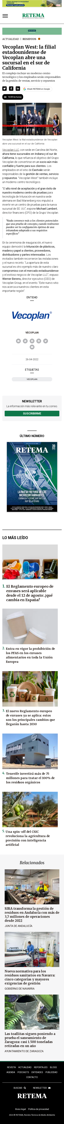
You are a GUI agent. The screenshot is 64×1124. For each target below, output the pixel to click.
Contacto (32, 1077)
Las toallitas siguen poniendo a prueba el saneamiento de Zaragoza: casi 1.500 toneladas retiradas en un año (30, 1040)
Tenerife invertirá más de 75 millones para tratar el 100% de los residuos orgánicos (30, 778)
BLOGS (53, 1067)
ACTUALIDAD (25, 1067)
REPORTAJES (41, 1067)
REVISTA (11, 1067)
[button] (4, 88)
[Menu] (5, 16)
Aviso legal (20, 1109)
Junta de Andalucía (18, 926)
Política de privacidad (38, 1109)
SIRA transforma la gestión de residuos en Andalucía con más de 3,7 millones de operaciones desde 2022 (32, 915)
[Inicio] (33, 16)
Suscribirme (32, 413)
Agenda (11, 1072)
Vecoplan (32, 332)
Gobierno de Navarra (19, 988)
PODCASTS (23, 1072)
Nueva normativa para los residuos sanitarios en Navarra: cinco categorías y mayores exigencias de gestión (30, 977)
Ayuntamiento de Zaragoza (24, 1051)
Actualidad (10, 39)
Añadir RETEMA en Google (38, 89)
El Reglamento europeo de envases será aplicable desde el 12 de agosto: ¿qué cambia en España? (29, 593)
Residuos (29, 39)
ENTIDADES (37, 1072)
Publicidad (51, 1072)
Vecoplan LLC (10, 149)
